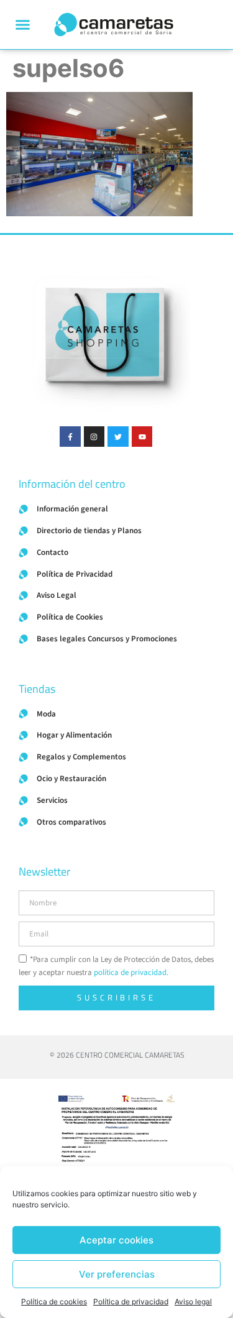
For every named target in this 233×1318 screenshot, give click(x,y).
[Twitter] (118, 436)
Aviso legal (193, 1301)
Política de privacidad (130, 1301)
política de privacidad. (131, 972)
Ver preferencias (117, 1274)
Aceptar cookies (116, 1240)
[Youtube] (142, 436)
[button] (23, 25)
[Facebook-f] (70, 436)
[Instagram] (94, 436)
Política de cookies (54, 1301)
